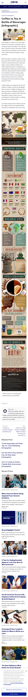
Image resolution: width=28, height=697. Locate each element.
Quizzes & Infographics (10, 12)
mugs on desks (9, 75)
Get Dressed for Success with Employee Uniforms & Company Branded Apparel (14, 597)
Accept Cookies (14, 694)
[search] (25, 2)
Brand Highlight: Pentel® (11, 530)
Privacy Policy (14, 683)
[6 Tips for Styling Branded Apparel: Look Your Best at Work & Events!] (14, 548)
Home (5, 6)
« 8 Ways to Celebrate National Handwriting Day (7, 428)
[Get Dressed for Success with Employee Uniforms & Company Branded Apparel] (14, 582)
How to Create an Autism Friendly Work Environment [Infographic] (11, 464)
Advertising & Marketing (15, 6)
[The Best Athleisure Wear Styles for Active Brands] (14, 653)
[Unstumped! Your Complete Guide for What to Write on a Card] (14, 616)
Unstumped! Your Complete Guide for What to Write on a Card (13, 631)
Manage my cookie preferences (14, 689)
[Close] (26, 671)
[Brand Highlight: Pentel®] (14, 517)
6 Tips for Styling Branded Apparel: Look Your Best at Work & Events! (12, 562)
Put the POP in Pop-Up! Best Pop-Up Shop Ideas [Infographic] (12, 455)
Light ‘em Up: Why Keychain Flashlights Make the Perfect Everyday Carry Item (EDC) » (20, 430)
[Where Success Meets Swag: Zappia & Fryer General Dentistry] (14, 481)
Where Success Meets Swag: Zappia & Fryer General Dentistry (13, 496)
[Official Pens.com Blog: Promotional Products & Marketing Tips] (13, 2)
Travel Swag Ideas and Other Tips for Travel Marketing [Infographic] (12, 445)
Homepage (5, 11)
